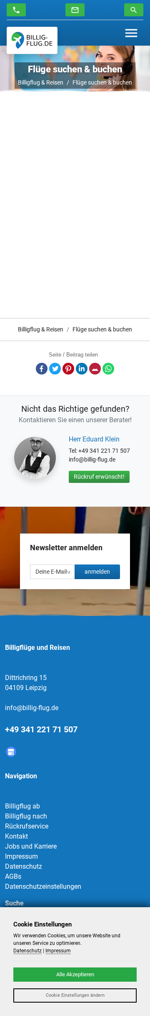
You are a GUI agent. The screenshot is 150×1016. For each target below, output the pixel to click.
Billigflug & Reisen (40, 82)
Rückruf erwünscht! (99, 476)
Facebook (42, 369)
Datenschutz (23, 866)
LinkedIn (82, 369)
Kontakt (16, 836)
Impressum (21, 856)
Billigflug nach (26, 816)
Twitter (55, 369)
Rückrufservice (26, 826)
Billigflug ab (22, 806)
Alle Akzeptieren (75, 974)
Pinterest (68, 369)
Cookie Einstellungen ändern (75, 995)
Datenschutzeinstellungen (43, 886)
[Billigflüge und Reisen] (32, 40)
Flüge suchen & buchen (102, 82)
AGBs (13, 876)
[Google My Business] (11, 752)
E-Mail (95, 369)
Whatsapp (108, 369)
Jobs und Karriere (31, 846)
